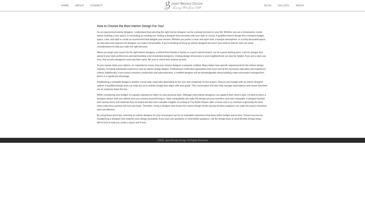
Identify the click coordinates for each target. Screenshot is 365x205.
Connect (96, 5)
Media (300, 5)
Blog (267, 5)
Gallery (284, 5)
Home (65, 5)
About (79, 5)
